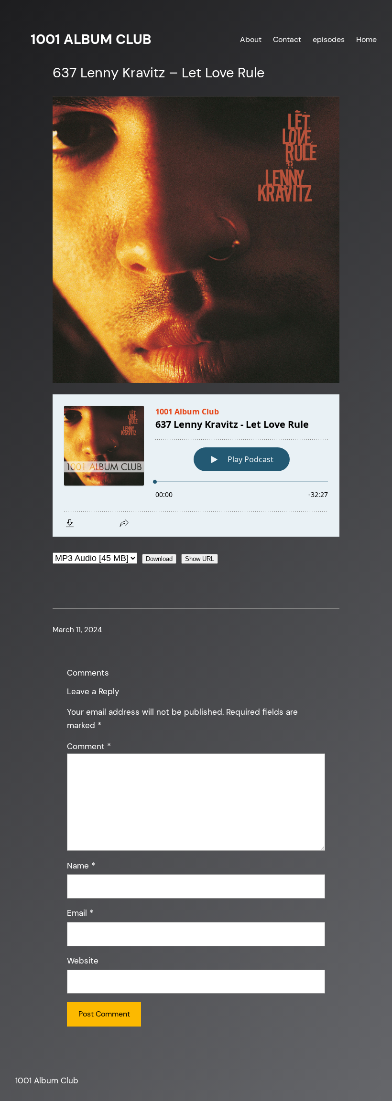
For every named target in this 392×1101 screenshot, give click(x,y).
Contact (287, 39)
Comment (89, 746)
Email (80, 913)
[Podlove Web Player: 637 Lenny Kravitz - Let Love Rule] (196, 465)
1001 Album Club (91, 39)
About (250, 39)
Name (81, 865)
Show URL (199, 558)
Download (159, 558)
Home (366, 39)
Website (82, 960)
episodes (329, 39)
